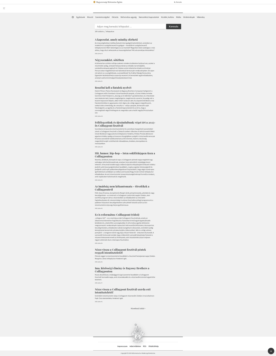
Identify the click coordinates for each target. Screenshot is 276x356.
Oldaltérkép (153, 346)
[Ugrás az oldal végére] (271, 351)
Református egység (129, 17)
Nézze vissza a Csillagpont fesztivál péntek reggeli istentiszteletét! (120, 251)
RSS (144, 346)
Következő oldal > (138, 308)
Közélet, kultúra (167, 17)
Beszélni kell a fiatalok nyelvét (113, 87)
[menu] (4, 8)
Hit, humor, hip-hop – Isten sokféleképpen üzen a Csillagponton (125, 154)
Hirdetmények (189, 17)
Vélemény (201, 17)
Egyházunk (80, 17)
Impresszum (122, 346)
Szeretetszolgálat (102, 17)
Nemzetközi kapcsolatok (149, 17)
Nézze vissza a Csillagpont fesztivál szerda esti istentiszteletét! (123, 291)
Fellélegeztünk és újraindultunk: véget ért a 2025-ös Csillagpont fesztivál (125, 124)
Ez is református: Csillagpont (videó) (117, 214)
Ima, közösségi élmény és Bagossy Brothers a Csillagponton (122, 269)
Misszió (90, 17)
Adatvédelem (135, 346)
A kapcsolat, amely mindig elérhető (116, 39)
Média (178, 17)
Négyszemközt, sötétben (109, 60)
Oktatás (115, 17)
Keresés (179, 2)
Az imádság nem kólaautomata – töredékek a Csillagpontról (122, 188)
